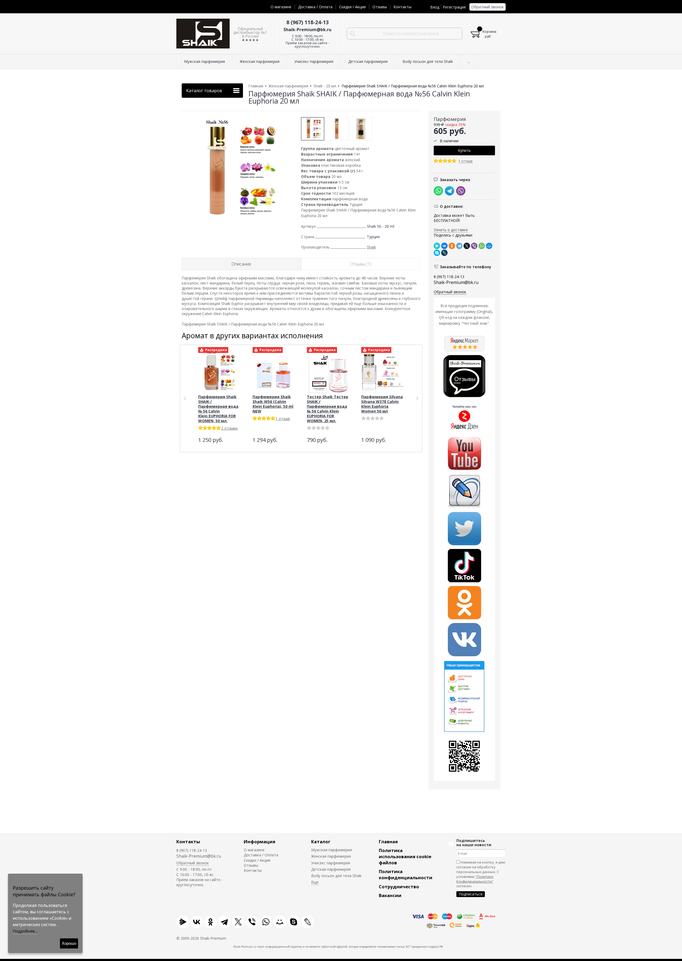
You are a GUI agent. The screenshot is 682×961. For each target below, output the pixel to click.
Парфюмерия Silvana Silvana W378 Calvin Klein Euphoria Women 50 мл (382, 404)
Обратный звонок (487, 6)
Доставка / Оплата (315, 6)
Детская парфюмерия (331, 869)
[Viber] (474, 246)
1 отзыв (465, 161)
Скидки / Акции (352, 6)
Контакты (402, 6)
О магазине (281, 6)
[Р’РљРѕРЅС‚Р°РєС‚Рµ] (444, 246)
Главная (388, 841)
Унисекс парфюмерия (330, 862)
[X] (467, 246)
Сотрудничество (399, 886)
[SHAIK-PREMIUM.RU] (203, 34)
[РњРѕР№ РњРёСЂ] (489, 246)
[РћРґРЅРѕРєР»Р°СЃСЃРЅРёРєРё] (452, 246)
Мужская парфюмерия (331, 849)
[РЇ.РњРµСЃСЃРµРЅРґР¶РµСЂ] (437, 246)
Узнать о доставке (451, 229)
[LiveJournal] (444, 253)
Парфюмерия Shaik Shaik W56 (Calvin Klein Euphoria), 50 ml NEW (273, 404)
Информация (259, 841)
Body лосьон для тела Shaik (336, 875)
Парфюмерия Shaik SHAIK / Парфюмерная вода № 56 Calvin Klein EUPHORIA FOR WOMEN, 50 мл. (218, 408)
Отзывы (379, 6)
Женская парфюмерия (331, 856)
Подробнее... (25, 931)
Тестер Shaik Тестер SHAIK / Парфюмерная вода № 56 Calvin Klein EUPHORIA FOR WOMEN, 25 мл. (327, 408)
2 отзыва (229, 428)
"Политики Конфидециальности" (474, 879)
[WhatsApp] (481, 246)
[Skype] (437, 253)
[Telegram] (459, 246)
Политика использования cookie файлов (405, 856)
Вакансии (390, 895)
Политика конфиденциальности (405, 874)
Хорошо (69, 943)
